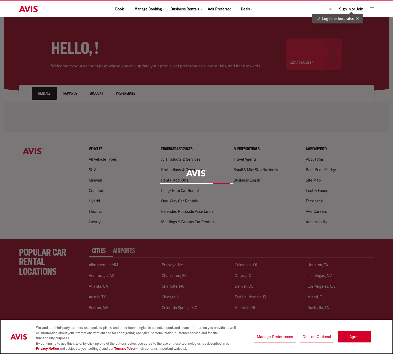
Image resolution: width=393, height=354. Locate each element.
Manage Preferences (275, 336)
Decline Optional (317, 336)
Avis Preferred (220, 9)
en (330, 9)
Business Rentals (185, 9)
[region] (196, 337)
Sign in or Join (351, 9)
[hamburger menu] (372, 9)
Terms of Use (124, 349)
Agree (354, 336)
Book (119, 9)
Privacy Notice (47, 349)
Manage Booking (148, 9)
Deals (245, 9)
